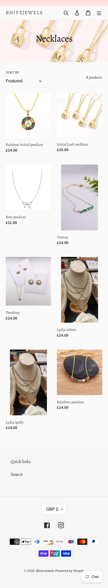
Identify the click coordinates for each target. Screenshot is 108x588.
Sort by (12, 72)
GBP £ (52, 509)
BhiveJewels (24, 13)
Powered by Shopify (69, 571)
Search (16, 474)
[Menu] (99, 12)
